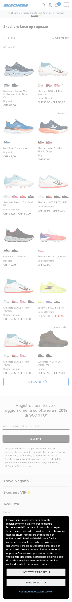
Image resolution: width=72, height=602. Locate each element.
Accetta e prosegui (36, 572)
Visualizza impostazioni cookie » (36, 591)
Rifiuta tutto (36, 582)
